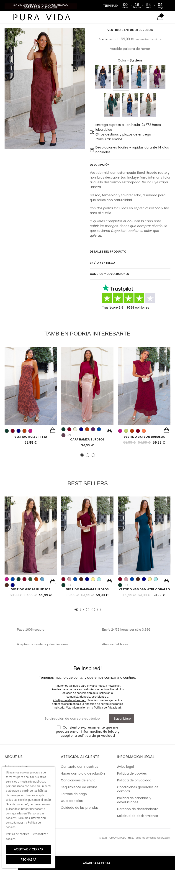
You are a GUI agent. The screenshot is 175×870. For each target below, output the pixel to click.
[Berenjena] (63, 435)
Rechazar (28, 859)
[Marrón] (7, 585)
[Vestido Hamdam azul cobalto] (144, 535)
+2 (69, 435)
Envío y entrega (102, 263)
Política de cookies (17, 834)
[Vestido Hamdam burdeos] (87, 535)
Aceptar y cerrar (28, 849)
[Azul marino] (18, 431)
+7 (69, 585)
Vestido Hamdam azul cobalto (144, 589)
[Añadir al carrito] (53, 431)
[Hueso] (75, 429)
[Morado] (93, 429)
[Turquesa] (99, 579)
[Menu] (7, 17)
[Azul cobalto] (139, 77)
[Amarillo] (93, 579)
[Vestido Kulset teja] (31, 386)
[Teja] (24, 431)
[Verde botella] (112, 105)
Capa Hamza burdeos (87, 439)
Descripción (100, 165)
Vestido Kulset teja (30, 437)
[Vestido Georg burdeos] (31, 535)
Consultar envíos (108, 139)
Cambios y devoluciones (109, 274)
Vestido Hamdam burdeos (87, 589)
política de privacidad (96, 735)
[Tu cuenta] (168, 17)
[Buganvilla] (157, 77)
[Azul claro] (103, 77)
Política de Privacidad (107, 707)
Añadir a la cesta (96, 863)
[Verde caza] (148, 105)
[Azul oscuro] (130, 105)
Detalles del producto (108, 251)
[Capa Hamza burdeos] (87, 386)
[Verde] (7, 431)
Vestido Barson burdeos (144, 437)
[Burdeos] (121, 77)
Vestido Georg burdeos (30, 589)
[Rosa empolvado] (69, 579)
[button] (41, 6)
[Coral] (144, 431)
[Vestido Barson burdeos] (144, 386)
